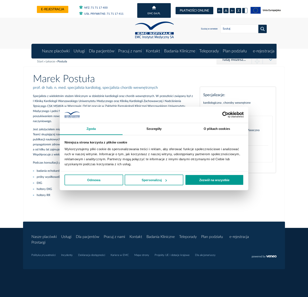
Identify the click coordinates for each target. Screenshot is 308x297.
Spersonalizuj (152, 180)
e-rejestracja (52, 9)
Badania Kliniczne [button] (179, 51)
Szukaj (262, 29)
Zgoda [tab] (91, 128)
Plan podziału (235, 51)
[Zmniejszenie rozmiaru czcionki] (219, 10)
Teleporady (209, 51)
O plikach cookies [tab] (217, 128)
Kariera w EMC (120, 255)
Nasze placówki (56, 51)
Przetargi (38, 242)
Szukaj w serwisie (209, 28)
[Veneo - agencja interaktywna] (264, 257)
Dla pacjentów (101, 51)
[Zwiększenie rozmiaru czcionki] (232, 10)
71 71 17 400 (96, 7)
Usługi (79, 51)
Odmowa (93, 180)
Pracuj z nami (130, 51)
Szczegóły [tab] (154, 128)
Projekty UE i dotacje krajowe (172, 255)
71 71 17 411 (104, 14)
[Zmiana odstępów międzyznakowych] (238, 10)
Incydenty (67, 255)
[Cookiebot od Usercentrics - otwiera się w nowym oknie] (225, 115)
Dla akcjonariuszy (205, 255)
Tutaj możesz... (234, 60)
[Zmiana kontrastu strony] (244, 10)
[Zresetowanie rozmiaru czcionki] (226, 10)
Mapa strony (141, 255)
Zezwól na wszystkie (214, 180)
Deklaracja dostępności (91, 255)
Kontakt (153, 51)
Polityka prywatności (43, 255)
